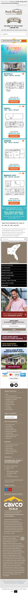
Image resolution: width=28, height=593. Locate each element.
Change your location (9, 481)
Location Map (9, 408)
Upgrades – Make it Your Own (8, 280)
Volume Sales (4, 285)
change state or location (21, 5)
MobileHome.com (9, 453)
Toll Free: (8, 466)
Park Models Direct (5, 1)
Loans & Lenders (9, 448)
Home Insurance (9, 446)
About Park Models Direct (11, 396)
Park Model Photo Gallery (11, 399)
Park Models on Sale (10, 404)
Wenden (7, 141)
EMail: (7, 468)
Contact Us (8, 406)
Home (7, 394)
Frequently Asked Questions (12, 445)
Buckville (8, 74)
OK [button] (15, 591)
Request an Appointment (7, 275)
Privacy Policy (20, 583)
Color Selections (5, 278)
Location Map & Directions (12, 476)
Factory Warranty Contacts (11, 451)
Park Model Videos (10, 401)
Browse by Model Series (7, 273)
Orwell (7, 108)
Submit (14, 329)
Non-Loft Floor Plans (7, 265)
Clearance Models (5, 270)
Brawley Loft (10, 175)
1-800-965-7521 (14, 28)
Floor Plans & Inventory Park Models (13, 397)
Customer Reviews (10, 403)
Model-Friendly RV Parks (7, 283)
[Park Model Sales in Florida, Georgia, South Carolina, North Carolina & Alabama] (14, 260)
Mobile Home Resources (11, 450)
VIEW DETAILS (14, 101)
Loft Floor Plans (5, 267)
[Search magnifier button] (25, 239)
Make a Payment (9, 409)
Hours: (7, 469)
